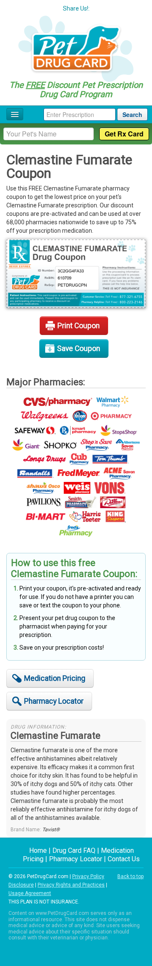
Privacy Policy (88, 876)
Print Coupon (78, 325)
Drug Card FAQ (73, 850)
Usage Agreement (29, 893)
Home (38, 850)
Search (132, 114)
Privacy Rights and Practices (71, 885)
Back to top (130, 876)
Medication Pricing (54, 678)
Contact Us (124, 859)
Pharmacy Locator (54, 701)
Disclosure (21, 885)
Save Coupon (78, 348)
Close (128, 46)
